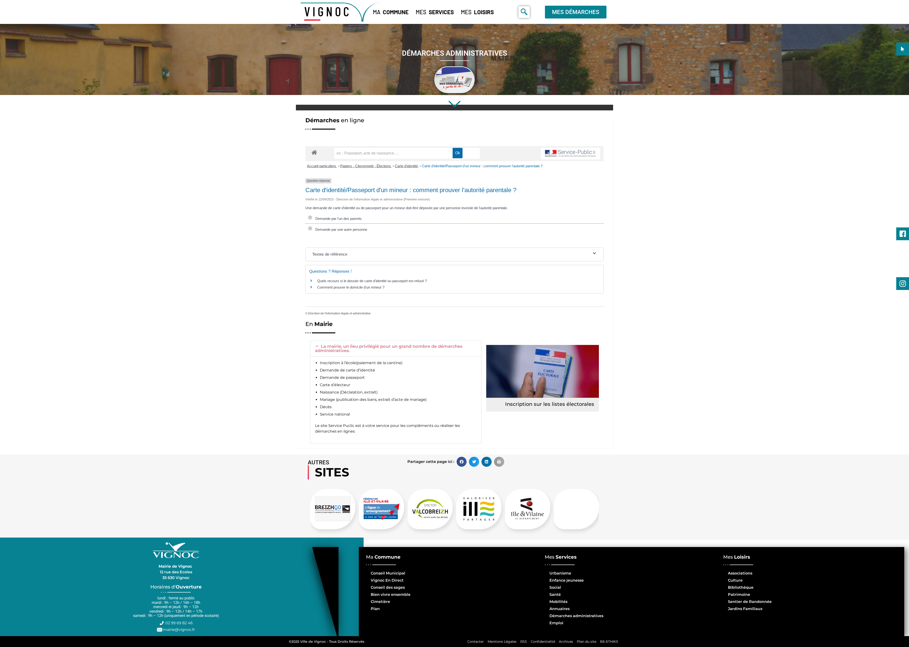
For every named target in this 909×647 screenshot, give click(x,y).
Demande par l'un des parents (337, 219)
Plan (375, 608)
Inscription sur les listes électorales (549, 404)
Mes (435, 12)
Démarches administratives (576, 616)
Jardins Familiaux (745, 608)
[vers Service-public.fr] (570, 153)
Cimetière (380, 601)
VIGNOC (328, 11)
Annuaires (559, 608)
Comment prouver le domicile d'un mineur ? (350, 287)
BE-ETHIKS (609, 641)
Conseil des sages (388, 587)
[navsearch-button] (524, 12)
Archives (566, 641)
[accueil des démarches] (314, 152)
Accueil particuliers (322, 166)
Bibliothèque (740, 587)
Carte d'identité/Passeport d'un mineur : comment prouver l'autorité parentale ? (482, 166)
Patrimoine (739, 594)
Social (555, 587)
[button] (395, 348)
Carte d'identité (407, 166)
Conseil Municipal (388, 573)
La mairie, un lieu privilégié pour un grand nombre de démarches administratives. (388, 348)
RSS (523, 641)
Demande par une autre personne (340, 229)
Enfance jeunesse (566, 580)
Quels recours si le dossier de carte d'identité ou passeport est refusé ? (372, 281)
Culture (735, 580)
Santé (555, 594)
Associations (740, 573)
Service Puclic (341, 425)
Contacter (475, 641)
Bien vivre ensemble (390, 594)
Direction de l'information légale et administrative (339, 313)
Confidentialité (543, 641)
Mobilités (558, 601)
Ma (391, 12)
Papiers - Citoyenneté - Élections (366, 166)
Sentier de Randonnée (750, 601)
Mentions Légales (502, 641)
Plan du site (586, 641)
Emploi (556, 623)
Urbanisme (560, 573)
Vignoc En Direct (387, 580)
